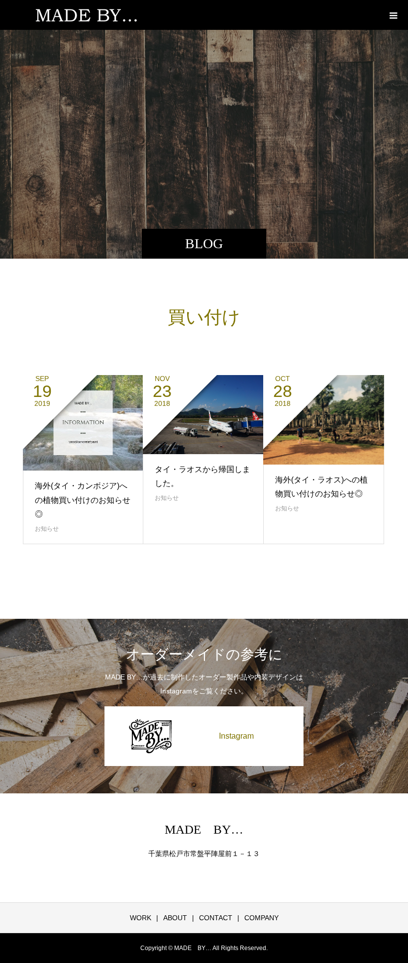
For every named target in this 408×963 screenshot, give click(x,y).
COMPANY (261, 918)
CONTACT (215, 918)
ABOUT (175, 918)
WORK (140, 918)
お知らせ (47, 528)
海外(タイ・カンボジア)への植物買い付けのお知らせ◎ (82, 500)
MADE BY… (204, 829)
